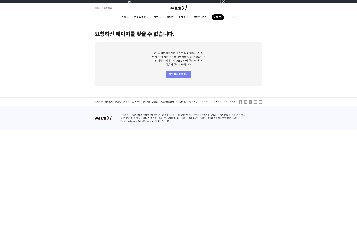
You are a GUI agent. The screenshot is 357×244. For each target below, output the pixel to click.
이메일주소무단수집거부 (187, 102)
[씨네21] (178, 8)
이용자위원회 (229, 102)
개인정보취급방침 (150, 102)
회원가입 (108, 8)
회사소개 (109, 102)
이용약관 (204, 102)
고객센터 (136, 102)
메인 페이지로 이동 (178, 74)
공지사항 (99, 102)
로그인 (98, 8)
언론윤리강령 (215, 102)
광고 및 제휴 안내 (122, 102)
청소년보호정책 (167, 102)
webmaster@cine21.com (138, 121)
